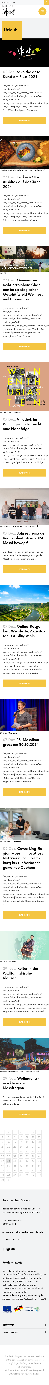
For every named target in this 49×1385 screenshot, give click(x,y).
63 (2, 1175)
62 (39, 1170)
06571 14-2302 (13, 1239)
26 (33, 1146)
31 (21, 1151)
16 (15, 1142)
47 (33, 1161)
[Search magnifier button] (46, 2)
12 (33, 1137)
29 (8, 1151)
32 (27, 1151)
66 (20, 1175)
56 (2, 1170)
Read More (25, 121)
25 (27, 1146)
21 (2, 1146)
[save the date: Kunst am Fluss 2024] (24, 52)
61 (33, 1170)
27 (39, 1146)
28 (2, 1151)
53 (27, 1165)
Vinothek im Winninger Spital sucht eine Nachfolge (22, 424)
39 (27, 1156)
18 (27, 1142)
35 (2, 1156)
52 (20, 1165)
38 (20, 1156)
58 (14, 1170)
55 (39, 1165)
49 (2, 1165)
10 (21, 1137)
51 (15, 1165)
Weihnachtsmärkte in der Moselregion (21, 1083)
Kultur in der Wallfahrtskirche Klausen (21, 973)
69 (39, 1175)
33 (33, 1151)
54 (33, 1165)
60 (27, 1170)
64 (8, 1175)
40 (33, 1156)
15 (9, 1142)
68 (33, 1175)
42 (2, 1161)
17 (21, 1142)
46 (27, 1161)
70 (2, 1180)
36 (8, 1156)
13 (39, 1137)
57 (8, 1170)
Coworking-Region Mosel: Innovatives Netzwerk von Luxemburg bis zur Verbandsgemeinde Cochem (23, 858)
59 (20, 1170)
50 (8, 1165)
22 (8, 1146)
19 (33, 1142)
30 (14, 1151)
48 (39, 1161)
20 (39, 1142)
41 (39, 1156)
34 (39, 1151)
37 (14, 1156)
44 (14, 1161)
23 (14, 1146)
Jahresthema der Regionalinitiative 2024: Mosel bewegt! (24, 538)
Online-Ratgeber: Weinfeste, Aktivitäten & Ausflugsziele (24, 631)
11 (27, 1137)
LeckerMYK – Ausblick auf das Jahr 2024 (21, 182)
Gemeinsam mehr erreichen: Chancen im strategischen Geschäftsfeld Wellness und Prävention (23, 289)
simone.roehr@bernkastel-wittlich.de (24, 1232)
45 (20, 1161)
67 (27, 1175)
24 (20, 1146)
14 (2, 1142)
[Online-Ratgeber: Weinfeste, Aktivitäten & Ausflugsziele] (24, 603)
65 (14, 1175)
